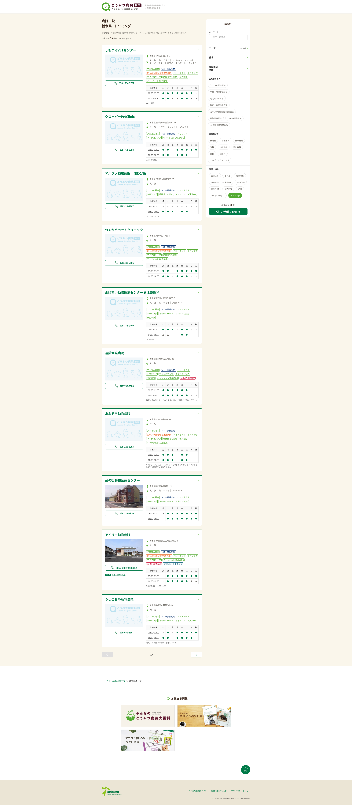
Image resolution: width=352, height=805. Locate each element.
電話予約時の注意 (115, 574)
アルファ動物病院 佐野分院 (125, 173)
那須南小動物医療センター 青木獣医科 (132, 292)
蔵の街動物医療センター (122, 480)
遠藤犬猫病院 (114, 352)
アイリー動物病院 (117, 534)
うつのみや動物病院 (119, 599)
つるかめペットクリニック (124, 229)
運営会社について (219, 791)
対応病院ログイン (199, 791)
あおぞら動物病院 (117, 413)
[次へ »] (196, 654)
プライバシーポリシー (240, 791)
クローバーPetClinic (120, 116)
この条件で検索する (230, 211)
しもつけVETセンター (120, 50)
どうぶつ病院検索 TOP (115, 681)
